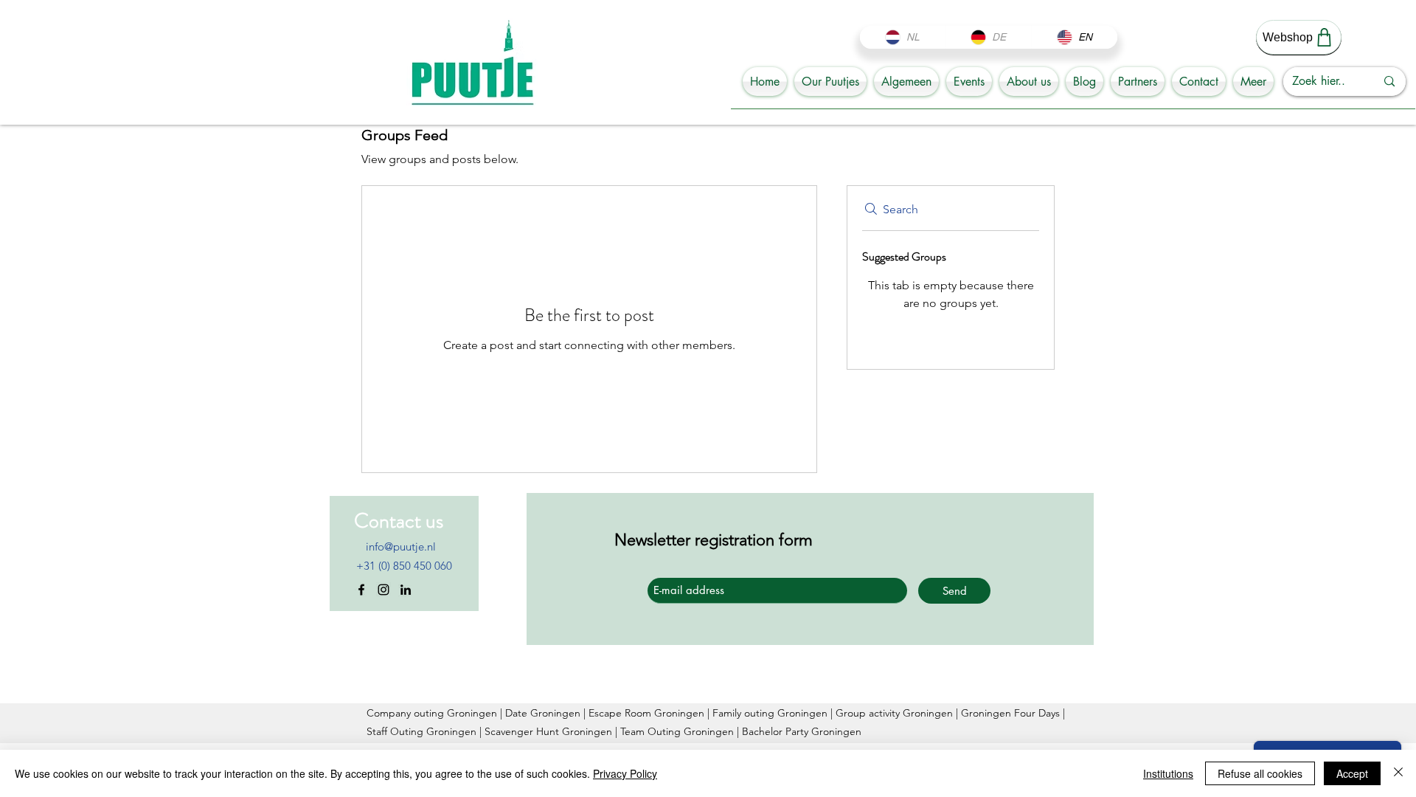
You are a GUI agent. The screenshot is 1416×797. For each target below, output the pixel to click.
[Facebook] (361, 589)
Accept (1352, 773)
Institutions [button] (1168, 773)
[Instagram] (383, 589)
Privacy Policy (625, 773)
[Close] (1398, 773)
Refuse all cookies (1260, 773)
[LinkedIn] (405, 589)
